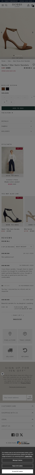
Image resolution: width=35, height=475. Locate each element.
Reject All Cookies (17, 466)
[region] (17, 461)
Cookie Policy (28, 456)
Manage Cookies (17, 460)
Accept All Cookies (17, 471)
